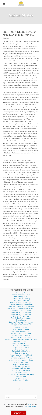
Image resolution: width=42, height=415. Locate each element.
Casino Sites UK (21, 328)
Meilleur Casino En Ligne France (21, 361)
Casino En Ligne (21, 349)
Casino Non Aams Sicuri (21, 295)
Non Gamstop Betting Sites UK (21, 310)
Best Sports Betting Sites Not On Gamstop (21, 339)
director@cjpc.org (30, 406)
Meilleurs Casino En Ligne (21, 357)
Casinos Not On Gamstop (21, 299)
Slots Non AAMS (21, 376)
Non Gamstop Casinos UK (21, 324)
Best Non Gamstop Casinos (21, 332)
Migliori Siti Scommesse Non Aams (21, 374)
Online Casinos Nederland (21, 334)
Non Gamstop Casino (21, 330)
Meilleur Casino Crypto (21, 347)
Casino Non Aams (21, 326)
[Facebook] (19, 389)
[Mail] (23, 389)
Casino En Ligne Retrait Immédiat (21, 305)
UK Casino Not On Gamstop (21, 312)
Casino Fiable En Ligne (21, 380)
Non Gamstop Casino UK (21, 336)
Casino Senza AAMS (21, 372)
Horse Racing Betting (21, 341)
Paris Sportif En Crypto (21, 301)
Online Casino (21, 320)
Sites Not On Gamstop (21, 316)
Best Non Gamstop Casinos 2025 (21, 322)
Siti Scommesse (21, 378)
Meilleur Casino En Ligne (21, 369)
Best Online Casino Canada (21, 318)
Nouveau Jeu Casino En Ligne (21, 359)
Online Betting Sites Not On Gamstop (21, 308)
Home (29, 404)
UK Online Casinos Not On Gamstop (21, 306)
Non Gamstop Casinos (21, 293)
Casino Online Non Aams (21, 351)
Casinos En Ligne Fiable (21, 367)
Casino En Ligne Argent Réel (21, 355)
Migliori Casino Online (21, 365)
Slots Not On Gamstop (21, 345)
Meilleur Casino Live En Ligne (21, 303)
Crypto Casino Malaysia (21, 370)
